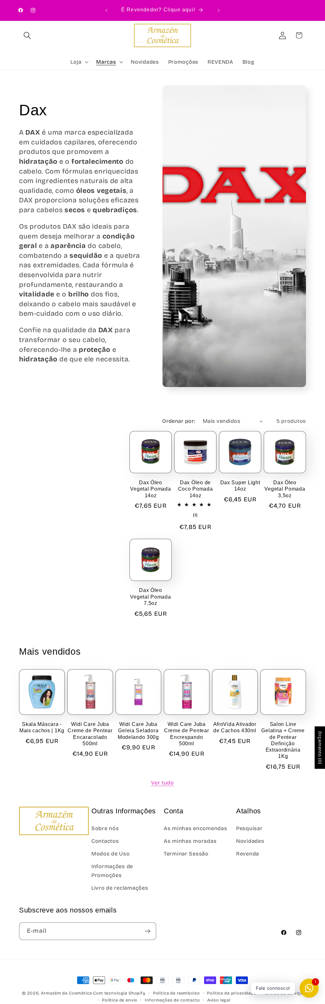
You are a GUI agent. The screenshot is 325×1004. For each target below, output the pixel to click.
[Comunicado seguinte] (219, 10)
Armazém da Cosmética (67, 993)
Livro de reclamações (119, 888)
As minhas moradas (190, 841)
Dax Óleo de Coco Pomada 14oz (195, 489)
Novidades (250, 841)
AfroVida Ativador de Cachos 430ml (234, 727)
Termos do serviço (283, 993)
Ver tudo (162, 782)
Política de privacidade (231, 993)
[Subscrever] (147, 931)
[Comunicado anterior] (106, 10)
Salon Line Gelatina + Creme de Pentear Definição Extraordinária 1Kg (283, 740)
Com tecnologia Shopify (119, 993)
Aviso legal (218, 1000)
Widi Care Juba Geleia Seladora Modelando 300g (138, 730)
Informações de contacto (172, 1000)
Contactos (105, 841)
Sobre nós (105, 828)
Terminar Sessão (186, 853)
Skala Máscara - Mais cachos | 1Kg (41, 727)
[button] (27, 35)
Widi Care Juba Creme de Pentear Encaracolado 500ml (90, 733)
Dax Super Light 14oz (240, 486)
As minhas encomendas (195, 828)
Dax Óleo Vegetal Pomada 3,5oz (284, 489)
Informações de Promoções (112, 871)
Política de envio (119, 1000)
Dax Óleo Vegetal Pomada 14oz (150, 489)
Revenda (247, 853)
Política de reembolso (176, 993)
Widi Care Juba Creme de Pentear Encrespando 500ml (186, 733)
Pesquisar (249, 828)
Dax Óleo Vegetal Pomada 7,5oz (150, 597)
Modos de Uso (110, 853)
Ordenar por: (178, 421)
